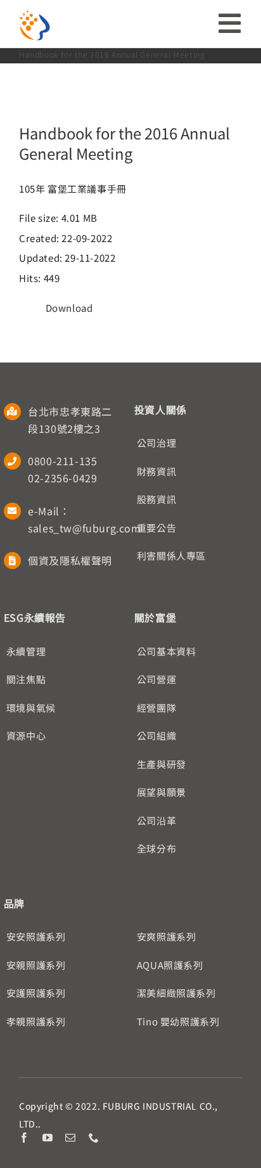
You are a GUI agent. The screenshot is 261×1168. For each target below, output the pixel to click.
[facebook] (24, 1138)
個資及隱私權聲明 (70, 560)
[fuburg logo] (35, 14)
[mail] (70, 1138)
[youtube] (47, 1138)
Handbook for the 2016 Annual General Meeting (124, 143)
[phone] (94, 1138)
